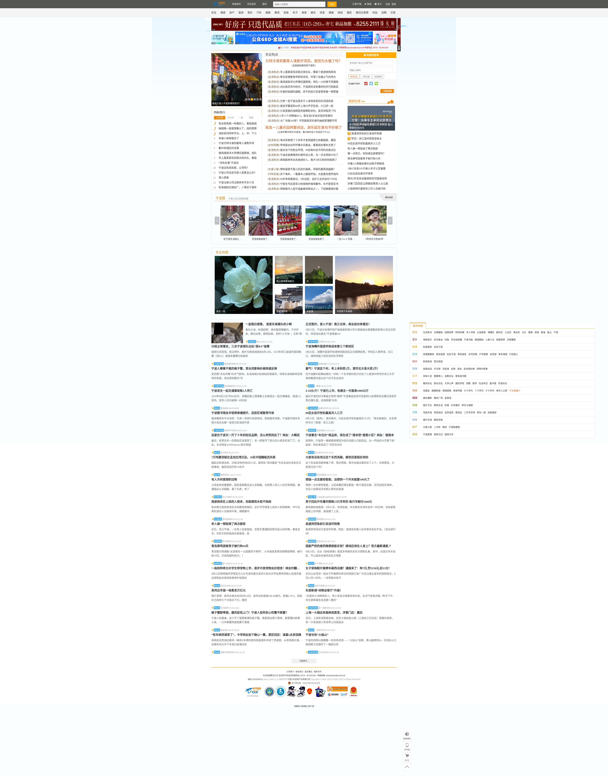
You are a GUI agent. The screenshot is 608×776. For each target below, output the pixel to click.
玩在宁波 (451, 354)
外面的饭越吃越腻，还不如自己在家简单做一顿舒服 (309, 91)
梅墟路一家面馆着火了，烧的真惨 (238, 128)
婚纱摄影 (427, 398)
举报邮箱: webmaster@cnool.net (331, 675)
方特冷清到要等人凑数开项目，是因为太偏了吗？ (303, 61)
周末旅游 (440, 354)
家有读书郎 (460, 376)
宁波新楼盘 (454, 427)
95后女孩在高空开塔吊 (360, 173)
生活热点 (274, 72)
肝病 (447, 405)
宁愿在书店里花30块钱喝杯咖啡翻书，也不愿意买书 (309, 184)
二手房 (437, 427)
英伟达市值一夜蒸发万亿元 (228, 590)
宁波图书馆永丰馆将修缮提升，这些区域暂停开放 (242, 413)
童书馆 (493, 383)
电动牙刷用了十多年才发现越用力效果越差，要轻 (308, 140)
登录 (394, 4)
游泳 (459, 368)
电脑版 (297, 706)
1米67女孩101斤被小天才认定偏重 (367, 168)
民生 (213, 12)
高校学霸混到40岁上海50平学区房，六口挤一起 (306, 106)
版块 (264, 4)
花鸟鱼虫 (438, 339)
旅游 (241, 12)
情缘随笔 (446, 390)
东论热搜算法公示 (270, 675)
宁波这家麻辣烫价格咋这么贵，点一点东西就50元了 (309, 155)
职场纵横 (459, 332)
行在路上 (513, 354)
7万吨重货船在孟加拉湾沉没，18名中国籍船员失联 (243, 457)
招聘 (383, 12)
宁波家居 (427, 434)
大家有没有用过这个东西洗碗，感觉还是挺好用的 (337, 457)
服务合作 (318, 672)
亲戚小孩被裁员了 (229, 138)
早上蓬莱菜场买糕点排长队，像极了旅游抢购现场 (308, 72)
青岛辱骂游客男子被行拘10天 (364, 158)
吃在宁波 (438, 347)
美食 (304, 12)
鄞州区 (499, 332)
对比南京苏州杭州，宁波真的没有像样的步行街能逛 (309, 86)
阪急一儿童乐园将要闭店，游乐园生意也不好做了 (303, 127)
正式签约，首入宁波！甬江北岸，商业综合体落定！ (338, 324)
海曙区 (491, 332)
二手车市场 (469, 412)
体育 (322, 12)
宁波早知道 (219, 364)
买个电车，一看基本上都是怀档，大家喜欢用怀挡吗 (309, 174)
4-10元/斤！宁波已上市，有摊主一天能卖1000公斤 (337, 390)
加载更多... (304, 661)
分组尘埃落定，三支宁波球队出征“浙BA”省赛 (240, 346)
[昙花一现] (244, 257)
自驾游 (493, 354)
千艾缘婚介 (514, 390)
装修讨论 (449, 434)
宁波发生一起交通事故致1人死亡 (232, 390)
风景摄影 (511, 339)
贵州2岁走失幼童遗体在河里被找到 (367, 178)
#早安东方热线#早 (374, 239)
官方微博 (285, 48)
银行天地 (427, 420)
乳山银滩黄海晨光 (285, 281)
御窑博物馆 (282, 311)
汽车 (259, 12)
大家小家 (274, 169)
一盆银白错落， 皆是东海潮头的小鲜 (268, 324)
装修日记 (438, 434)
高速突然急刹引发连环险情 (366, 133)
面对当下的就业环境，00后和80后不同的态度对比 (308, 150)
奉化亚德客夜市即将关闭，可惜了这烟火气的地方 (308, 77)
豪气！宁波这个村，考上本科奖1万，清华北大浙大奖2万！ (343, 368)
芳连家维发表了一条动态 (264, 239)
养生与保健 (467, 405)
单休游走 (462, 354)
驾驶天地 (427, 412)
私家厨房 (427, 347)
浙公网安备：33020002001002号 (305, 683)
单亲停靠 (457, 390)
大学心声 (449, 383)
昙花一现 (220, 311)
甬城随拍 (479, 339)
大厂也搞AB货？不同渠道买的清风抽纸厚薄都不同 (308, 120)
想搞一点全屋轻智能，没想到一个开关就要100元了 (338, 479)
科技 (374, 12)
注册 (387, 4)
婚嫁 (268, 12)
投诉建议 (308, 672)
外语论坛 (502, 383)
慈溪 (543, 332)
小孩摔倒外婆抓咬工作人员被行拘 (367, 188)
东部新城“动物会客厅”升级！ (324, 590)
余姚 (537, 332)
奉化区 (516, 332)
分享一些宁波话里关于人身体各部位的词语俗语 (306, 101)
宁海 (556, 332)
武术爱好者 (469, 368)
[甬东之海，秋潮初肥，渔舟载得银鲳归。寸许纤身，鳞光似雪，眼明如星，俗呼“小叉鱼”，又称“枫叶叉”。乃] (227, 324)
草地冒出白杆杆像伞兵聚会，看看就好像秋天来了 (308, 145)
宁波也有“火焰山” (317, 634)
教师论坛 (427, 383)
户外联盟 (483, 354)
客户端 (311, 706)
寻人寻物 (470, 332)
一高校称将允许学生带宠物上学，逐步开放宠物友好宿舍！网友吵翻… (255, 568)
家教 (468, 383)
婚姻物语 (436, 390)
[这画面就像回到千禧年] (304, 65)
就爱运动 (427, 368)
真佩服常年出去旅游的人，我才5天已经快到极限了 (308, 159)
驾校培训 (438, 412)
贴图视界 (218, 541)
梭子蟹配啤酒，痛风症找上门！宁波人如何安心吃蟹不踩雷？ (249, 612)
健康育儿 (438, 376)
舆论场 (217, 408)
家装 (286, 12)
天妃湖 (310, 311)
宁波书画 (468, 339)
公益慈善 (481, 332)
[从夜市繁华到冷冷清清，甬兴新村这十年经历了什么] (303, 132)
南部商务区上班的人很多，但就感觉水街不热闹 (241, 501)
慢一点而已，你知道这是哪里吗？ (367, 153)
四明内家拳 (482, 368)
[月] (319, 257)
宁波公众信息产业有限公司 (298, 679)
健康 (331, 12)
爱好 (250, 12)
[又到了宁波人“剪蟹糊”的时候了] (236, 55)
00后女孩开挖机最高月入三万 (364, 143)
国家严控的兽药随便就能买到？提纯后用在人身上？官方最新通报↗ (348, 546)
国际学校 (459, 383)
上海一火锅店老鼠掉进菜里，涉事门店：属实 (334, 612)
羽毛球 (445, 368)
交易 (393, 12)
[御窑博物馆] (289, 288)
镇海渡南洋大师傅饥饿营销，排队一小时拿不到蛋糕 (309, 81)
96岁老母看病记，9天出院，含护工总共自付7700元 (308, 179)
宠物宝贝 (427, 339)
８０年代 (468, 390)
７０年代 (479, 390)
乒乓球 (437, 368)
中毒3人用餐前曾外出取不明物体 (366, 163)
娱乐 (313, 12)
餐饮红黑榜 (362, 12)
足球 (453, 368)
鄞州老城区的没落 (229, 148)
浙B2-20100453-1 (255, 679)
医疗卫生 (427, 405)
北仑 (524, 332)
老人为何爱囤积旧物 (224, 479)
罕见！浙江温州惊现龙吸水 (366, 138)
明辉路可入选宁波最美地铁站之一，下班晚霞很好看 (309, 188)
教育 (277, 12)
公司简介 (290, 672)
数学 (474, 383)
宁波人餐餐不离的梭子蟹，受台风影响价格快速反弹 (244, 368)
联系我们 (299, 672)
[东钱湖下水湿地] (364, 257)
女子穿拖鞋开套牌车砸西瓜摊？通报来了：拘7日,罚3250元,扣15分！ (348, 568)
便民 (349, 12)
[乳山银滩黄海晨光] (289, 257)
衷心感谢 (224, 177)
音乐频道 (438, 361)
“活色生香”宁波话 (229, 162)
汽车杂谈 (274, 174)
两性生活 (438, 405)
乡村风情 (274, 145)
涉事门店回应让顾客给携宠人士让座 (368, 183)
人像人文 (489, 339)
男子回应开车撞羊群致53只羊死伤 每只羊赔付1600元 (339, 501)
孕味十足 (427, 376)
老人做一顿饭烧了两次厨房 (363, 148)
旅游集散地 (428, 354)
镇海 (530, 332)
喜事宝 (448, 398)
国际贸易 (438, 420)
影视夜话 (427, 361)
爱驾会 (458, 412)
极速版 (304, 706)
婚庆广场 (438, 398)
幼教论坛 (449, 376)
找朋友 (426, 390)
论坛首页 (251, 4)
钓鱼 (447, 339)
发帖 (368, 4)
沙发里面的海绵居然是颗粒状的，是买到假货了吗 (308, 110)
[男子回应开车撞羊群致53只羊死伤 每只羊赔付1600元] (372, 108)
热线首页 (236, 4)
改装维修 (492, 412)
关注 (379, 4)
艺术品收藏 (456, 339)
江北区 (508, 332)
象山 (549, 332)
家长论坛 (438, 383)
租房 (444, 427)
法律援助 (438, 332)
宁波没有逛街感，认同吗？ (234, 167)
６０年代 (489, 390)
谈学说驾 (449, 412)
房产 (231, 12)
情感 (222, 12)
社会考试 (483, 383)
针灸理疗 (455, 405)
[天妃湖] (319, 288)
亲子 (295, 12)
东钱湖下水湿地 (344, 311)
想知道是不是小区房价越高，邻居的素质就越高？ (308, 169)
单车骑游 (502, 354)
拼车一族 (481, 412)
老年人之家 (501, 390)
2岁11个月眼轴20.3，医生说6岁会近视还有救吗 (306, 115)
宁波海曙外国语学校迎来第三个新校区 (330, 346)
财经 (340, 12)
